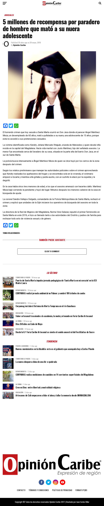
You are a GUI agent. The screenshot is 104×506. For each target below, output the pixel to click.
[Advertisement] (52, 422)
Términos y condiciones (39, 490)
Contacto (21, 490)
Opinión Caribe (19, 45)
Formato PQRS (81, 490)
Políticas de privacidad (62, 490)
